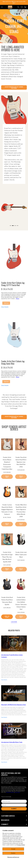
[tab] (10, 225)
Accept (13, 849)
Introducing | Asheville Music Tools (11, 742)
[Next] (23, 207)
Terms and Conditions (10, 792)
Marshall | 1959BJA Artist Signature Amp (13, 704)
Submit (14, 809)
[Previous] (4, 207)
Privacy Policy (21, 845)
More (17, 298)
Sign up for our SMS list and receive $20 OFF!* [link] (14, 2)
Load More (14, 621)
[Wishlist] (21, 7)
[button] (2, 7)
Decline (13, 853)
